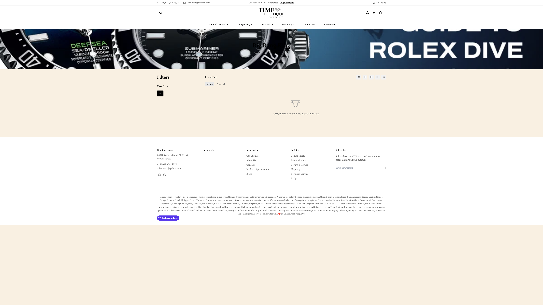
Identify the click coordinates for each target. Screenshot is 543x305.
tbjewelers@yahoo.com (169, 168)
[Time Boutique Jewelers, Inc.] (271, 13)
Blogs (249, 174)
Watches (266, 24)
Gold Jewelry (243, 24)
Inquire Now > (287, 2)
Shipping (295, 169)
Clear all (221, 84)
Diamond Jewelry (217, 24)
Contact (250, 165)
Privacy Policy (298, 160)
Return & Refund (299, 165)
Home (257, 52)
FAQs (294, 178)
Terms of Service (299, 174)
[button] (380, 13)
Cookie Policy (298, 155)
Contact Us (309, 24)
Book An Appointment (258, 169)
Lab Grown (330, 24)
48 (160, 93)
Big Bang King (273, 52)
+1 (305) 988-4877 (167, 164)
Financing (287, 24)
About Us (251, 160)
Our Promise (252, 155)
